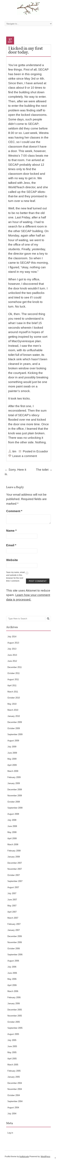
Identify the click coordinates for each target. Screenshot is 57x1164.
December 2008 (14, 789)
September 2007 (14, 881)
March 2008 (12, 844)
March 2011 (12, 691)
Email (11, 545)
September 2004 (14, 1101)
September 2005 (14, 1028)
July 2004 (11, 1113)
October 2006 (13, 948)
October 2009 (13, 728)
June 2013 (12, 655)
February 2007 (14, 924)
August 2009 (13, 740)
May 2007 (11, 905)
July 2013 (11, 649)
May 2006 (11, 979)
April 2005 (12, 1058)
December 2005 (14, 1009)
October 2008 (13, 802)
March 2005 (12, 1064)
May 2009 (11, 759)
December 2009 (14, 722)
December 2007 (14, 863)
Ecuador (42, 451)
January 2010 (13, 716)
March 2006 (12, 991)
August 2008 (13, 814)
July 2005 (11, 1040)
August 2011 (13, 679)
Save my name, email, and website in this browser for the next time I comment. (15, 576)
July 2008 (11, 820)
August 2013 (13, 643)
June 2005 (12, 1046)
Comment (14, 511)
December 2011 (14, 667)
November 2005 (14, 1016)
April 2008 (12, 838)
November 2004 (14, 1089)
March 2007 (12, 918)
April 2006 (12, 985)
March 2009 (12, 771)
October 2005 (13, 1022)
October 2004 (13, 1095)
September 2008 (14, 808)
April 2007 (12, 912)
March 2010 (12, 710)
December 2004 (14, 1083)
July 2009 (11, 746)
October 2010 (13, 698)
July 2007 (11, 893)
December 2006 (14, 936)
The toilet (44, 469)
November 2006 (14, 942)
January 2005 (13, 1077)
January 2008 (13, 857)
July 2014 (11, 636)
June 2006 (12, 973)
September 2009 (14, 734)
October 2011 (13, 673)
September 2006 (14, 954)
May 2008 (11, 832)
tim (14, 451)
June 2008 (12, 826)
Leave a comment (24, 456)
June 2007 (12, 899)
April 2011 (11, 685)
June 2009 (12, 753)
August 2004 (13, 1107)
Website (12, 560)
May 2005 (11, 1052)
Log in (10, 1133)
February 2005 (14, 1071)
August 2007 (13, 887)
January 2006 (13, 1003)
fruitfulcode (24, 1156)
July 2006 (11, 967)
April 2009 (12, 765)
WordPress (45, 1156)
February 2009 (14, 777)
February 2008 (14, 850)
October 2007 (13, 875)
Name (11, 530)
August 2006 (13, 961)
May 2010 (11, 704)
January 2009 (13, 783)
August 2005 (13, 1034)
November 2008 (14, 795)
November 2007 (14, 869)
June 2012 (12, 661)
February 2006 (14, 997)
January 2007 (13, 930)
